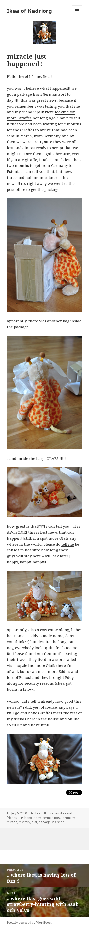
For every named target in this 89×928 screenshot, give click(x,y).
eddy (37, 818)
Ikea (37, 813)
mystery (24, 822)
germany (68, 818)
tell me (67, 544)
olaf (34, 822)
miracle (12, 822)
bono (28, 818)
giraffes (53, 813)
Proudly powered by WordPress (29, 922)
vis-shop (58, 822)
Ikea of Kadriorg (29, 10)
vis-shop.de (17, 665)
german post (51, 818)
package (45, 822)
